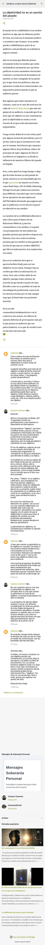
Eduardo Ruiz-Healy (20, 108)
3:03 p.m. (14, 534)
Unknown (14, 353)
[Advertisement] (22, 723)
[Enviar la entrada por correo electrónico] (4, 335)
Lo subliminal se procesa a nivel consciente (18, 912)
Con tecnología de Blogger (24, 937)
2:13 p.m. (14, 644)
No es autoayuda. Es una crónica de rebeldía (18, 848)
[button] (4, 23)
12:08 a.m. (15, 687)
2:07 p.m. (14, 404)
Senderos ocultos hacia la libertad (21, 4)
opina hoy (13, 182)
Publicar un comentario (13, 693)
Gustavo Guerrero (18, 410)
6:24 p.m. (14, 577)
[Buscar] (41, 3)
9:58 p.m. (14, 624)
